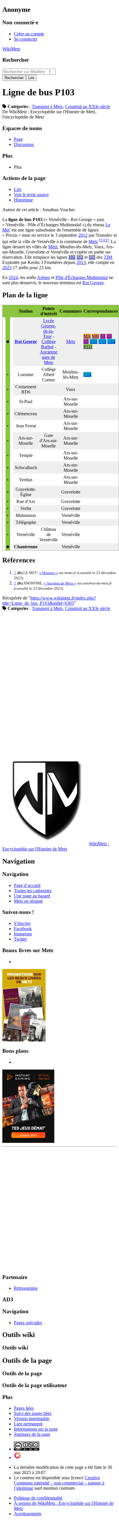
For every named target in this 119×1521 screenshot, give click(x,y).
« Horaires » (48, 573)
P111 (87, 346)
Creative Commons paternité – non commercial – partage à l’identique (59, 1483)
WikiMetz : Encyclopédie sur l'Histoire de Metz (55, 846)
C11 (93, 341)
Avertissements (27, 1513)
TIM (108, 257)
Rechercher (15, 60)
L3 (109, 336)
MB (95, 336)
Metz (93, 241)
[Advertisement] (59, 684)
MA (87, 336)
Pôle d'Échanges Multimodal (81, 277)
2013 (81, 262)
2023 (7, 267)
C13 (102, 341)
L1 (102, 336)
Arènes (43, 277)
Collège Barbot (48, 344)
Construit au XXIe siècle (87, 106)
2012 (83, 235)
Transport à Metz (47, 106)
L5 (86, 341)
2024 (13, 277)
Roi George (93, 282)
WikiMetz (11, 48)
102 (71, 257)
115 (92, 257)
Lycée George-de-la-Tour (48, 328)
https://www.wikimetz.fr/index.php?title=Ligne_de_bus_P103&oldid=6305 (49, 600)
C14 (111, 341)
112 (80, 257)
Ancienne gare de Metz (48, 357)
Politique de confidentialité (38, 1498)
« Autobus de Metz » (60, 583)
